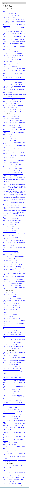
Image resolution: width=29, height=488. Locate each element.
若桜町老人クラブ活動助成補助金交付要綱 (12, 334)
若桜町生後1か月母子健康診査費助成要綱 (12, 220)
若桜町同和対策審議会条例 (8, 467)
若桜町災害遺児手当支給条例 (9, 226)
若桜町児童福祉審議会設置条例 (9, 224)
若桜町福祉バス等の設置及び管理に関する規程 (13, 31)
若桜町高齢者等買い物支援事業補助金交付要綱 (13, 346)
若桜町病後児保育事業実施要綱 (9, 140)
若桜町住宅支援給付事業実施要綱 (10, 66)
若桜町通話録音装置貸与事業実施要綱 (11, 348)
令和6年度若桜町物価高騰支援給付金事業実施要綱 (14, 99)
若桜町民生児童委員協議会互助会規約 (11, 15)
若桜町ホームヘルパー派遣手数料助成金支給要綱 (13, 39)
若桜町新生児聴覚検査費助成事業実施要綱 (12, 285)
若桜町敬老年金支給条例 (8, 312)
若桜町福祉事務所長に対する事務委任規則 (12, 63)
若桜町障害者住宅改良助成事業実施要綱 (11, 366)
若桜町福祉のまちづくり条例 (9, 17)
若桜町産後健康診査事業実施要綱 (10, 262)
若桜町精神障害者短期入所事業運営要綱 (11, 370)
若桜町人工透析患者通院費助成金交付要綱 (12, 377)
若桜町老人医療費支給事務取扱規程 (10, 311)
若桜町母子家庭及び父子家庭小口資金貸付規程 (13, 240)
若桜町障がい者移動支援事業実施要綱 (11, 409)
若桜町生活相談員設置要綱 (8, 481)
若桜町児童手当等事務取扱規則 (9, 230)
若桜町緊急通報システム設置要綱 (10, 344)
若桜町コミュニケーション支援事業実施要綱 (12, 411)
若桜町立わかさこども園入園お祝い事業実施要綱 (13, 132)
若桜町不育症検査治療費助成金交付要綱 (11, 271)
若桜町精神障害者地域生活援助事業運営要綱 (12, 395)
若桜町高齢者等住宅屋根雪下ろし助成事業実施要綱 (14, 68)
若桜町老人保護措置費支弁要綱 (9, 296)
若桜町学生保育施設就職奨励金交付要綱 (11, 125)
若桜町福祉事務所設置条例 (8, 61)
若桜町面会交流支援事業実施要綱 (10, 245)
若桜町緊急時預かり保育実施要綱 (10, 138)
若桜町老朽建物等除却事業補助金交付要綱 (12, 111)
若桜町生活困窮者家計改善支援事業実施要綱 (12, 84)
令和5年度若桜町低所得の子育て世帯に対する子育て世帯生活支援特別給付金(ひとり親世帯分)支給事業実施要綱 (14, 207)
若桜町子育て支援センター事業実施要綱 (11, 170)
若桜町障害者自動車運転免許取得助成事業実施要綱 (14, 380)
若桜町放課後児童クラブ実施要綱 (10, 166)
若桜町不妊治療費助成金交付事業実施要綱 (12, 266)
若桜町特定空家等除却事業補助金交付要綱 (12, 109)
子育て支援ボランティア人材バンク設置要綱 (12, 172)
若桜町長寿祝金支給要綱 (8, 316)
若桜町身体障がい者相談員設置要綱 (10, 442)
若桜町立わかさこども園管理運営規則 (11, 116)
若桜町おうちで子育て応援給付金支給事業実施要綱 (14, 177)
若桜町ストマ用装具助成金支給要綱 (10, 375)
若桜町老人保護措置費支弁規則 (9, 294)
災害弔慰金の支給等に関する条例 (10, 57)
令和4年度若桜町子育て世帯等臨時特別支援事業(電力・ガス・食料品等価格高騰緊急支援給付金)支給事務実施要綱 (14, 199)
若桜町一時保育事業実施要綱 (9, 134)
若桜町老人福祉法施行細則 (8, 292)
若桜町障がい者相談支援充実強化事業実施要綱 (13, 414)
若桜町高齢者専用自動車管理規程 (10, 330)
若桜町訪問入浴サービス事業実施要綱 (11, 391)
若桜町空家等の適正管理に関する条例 (11, 103)
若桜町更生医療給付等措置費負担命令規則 (12, 362)
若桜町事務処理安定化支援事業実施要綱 (11, 416)
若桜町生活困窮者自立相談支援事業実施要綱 (12, 82)
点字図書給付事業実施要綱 (8, 393)
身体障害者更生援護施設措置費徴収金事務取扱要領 (14, 360)
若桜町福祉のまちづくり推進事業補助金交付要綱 (13, 19)
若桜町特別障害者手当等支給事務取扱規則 (12, 431)
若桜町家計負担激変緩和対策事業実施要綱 (12, 101)
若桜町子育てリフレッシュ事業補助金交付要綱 (13, 174)
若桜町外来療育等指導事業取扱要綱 (10, 251)
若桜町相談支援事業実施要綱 (9, 413)
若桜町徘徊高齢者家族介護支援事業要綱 (11, 307)
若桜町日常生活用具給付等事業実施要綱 (11, 389)
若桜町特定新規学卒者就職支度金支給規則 (12, 483)
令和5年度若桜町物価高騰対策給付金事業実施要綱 (14, 98)
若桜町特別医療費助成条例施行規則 (10, 51)
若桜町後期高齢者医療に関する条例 (10, 309)
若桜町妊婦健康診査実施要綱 (9, 258)
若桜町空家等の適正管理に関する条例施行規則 (13, 105)
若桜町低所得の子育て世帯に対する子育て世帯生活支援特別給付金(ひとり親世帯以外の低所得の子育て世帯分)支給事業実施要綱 (14, 188)
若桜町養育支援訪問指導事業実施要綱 (11, 222)
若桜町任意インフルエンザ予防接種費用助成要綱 (13, 256)
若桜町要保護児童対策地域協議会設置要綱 (12, 252)
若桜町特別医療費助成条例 (8, 49)
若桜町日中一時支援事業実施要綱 (10, 407)
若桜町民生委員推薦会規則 (8, 11)
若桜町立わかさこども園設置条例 (10, 115)
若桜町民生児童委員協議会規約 (9, 13)
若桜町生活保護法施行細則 (8, 64)
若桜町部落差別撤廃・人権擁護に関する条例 (12, 465)
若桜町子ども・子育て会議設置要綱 (10, 175)
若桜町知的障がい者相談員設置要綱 (10, 444)
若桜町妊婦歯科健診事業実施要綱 (10, 260)
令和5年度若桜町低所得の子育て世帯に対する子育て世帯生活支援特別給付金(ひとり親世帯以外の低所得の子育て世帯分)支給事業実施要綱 (14, 212)
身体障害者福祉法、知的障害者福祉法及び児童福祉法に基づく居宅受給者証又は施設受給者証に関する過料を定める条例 (14, 43)
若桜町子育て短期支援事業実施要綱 (10, 162)
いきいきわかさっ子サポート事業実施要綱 (12, 164)
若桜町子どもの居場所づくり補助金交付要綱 (12, 168)
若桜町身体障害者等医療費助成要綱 (10, 364)
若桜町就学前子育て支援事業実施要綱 (11, 159)
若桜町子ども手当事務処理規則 (9, 232)
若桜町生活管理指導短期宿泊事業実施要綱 (12, 342)
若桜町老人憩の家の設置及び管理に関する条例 (13, 479)
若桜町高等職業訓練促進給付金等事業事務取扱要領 (14, 281)
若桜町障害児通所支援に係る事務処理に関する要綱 (14, 423)
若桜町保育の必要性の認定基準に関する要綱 (12, 120)
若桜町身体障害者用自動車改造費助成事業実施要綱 (14, 379)
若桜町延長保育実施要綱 (8, 136)
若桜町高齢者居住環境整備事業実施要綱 (11, 318)
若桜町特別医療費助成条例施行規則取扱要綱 (12, 53)
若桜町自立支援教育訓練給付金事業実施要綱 (12, 283)
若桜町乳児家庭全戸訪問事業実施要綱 (11, 218)
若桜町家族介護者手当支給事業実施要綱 (11, 305)
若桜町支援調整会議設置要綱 (9, 92)
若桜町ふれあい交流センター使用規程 (11, 475)
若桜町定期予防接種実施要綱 (9, 254)
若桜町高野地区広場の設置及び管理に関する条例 (13, 477)
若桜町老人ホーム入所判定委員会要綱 (11, 303)
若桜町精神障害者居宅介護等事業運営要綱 (12, 368)
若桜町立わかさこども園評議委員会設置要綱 (12, 127)
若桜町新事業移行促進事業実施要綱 (10, 418)
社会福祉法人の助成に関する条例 (10, 10)
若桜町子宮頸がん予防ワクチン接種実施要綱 (12, 264)
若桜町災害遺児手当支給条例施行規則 (11, 228)
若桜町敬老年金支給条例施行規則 (10, 314)
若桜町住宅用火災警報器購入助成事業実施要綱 (13, 55)
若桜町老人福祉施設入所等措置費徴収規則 (12, 298)
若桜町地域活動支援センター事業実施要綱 (12, 400)
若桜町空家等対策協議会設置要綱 (10, 107)
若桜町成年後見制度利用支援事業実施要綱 (12, 77)
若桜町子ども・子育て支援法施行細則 (11, 118)
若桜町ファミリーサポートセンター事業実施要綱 (13, 160)
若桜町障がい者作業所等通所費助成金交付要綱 (13, 425)
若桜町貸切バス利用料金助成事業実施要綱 (12, 332)
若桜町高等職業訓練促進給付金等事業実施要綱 (13, 279)
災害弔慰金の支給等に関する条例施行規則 (12, 59)
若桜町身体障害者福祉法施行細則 (10, 355)
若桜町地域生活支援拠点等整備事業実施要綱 (12, 402)
